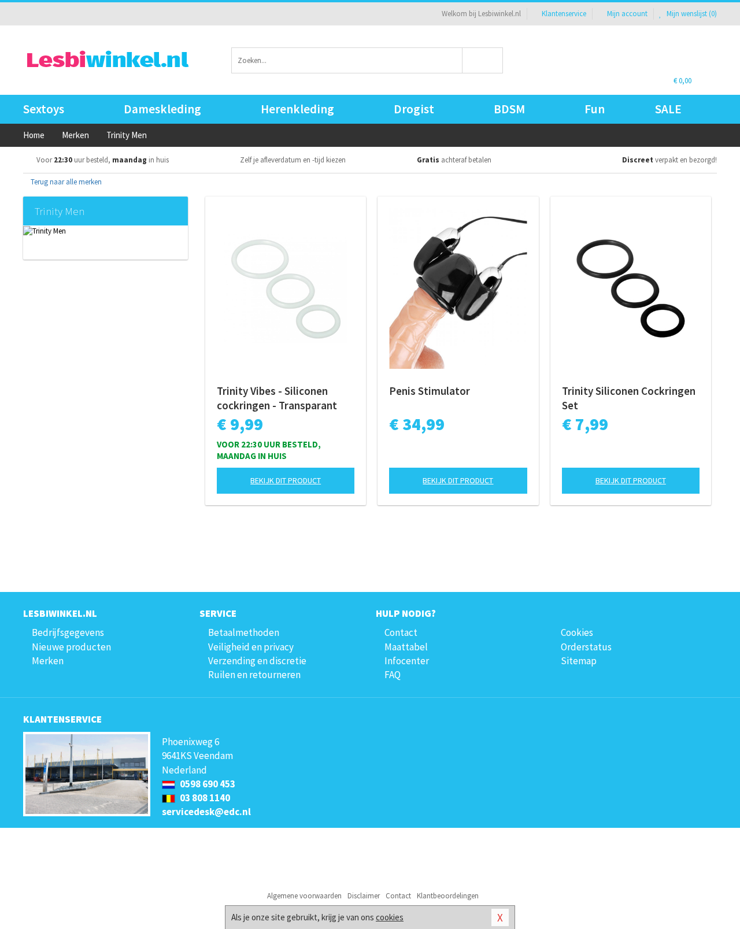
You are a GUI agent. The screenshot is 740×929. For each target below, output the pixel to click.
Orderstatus (586, 647)
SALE (668, 109)
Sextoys (43, 109)
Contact (400, 632)
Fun (594, 109)
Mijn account (627, 13)
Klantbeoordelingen (448, 896)
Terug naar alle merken (65, 182)
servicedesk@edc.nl (206, 811)
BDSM (509, 109)
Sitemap (579, 660)
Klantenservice (564, 13)
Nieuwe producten (71, 647)
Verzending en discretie (257, 660)
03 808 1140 (204, 797)
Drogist (414, 109)
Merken (48, 660)
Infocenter (406, 660)
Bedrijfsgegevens (68, 632)
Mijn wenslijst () (691, 13)
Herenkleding (297, 109)
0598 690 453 (206, 784)
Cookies (577, 632)
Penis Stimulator (429, 391)
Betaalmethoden (243, 632)
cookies (390, 917)
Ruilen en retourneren (254, 674)
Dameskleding (162, 109)
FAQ (392, 674)
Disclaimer (363, 896)
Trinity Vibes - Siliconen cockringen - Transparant (277, 398)
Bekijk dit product (285, 480)
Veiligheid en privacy (251, 647)
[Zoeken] (483, 60)
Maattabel (406, 647)
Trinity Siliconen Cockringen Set (628, 398)
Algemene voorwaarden (304, 896)
